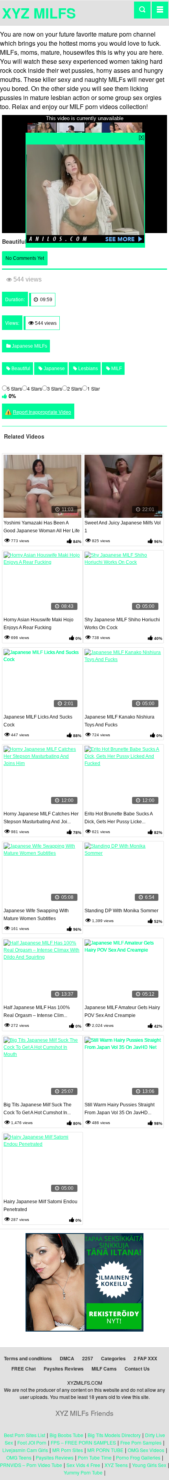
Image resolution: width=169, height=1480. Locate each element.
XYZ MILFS (39, 12)
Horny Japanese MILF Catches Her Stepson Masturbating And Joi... (41, 817)
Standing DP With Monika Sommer (121, 910)
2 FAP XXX (145, 1358)
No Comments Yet (25, 258)
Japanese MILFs (29, 346)
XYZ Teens (116, 1464)
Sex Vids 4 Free (83, 1464)
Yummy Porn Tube (83, 1472)
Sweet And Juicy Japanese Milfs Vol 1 (122, 526)
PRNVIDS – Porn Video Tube (31, 1464)
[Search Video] (142, 10)
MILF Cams (104, 1368)
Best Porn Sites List (24, 1435)
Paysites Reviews (64, 1368)
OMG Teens (18, 1457)
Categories (113, 1358)
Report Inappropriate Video (42, 411)
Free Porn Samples (141, 1442)
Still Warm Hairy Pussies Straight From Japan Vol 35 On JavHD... (119, 1108)
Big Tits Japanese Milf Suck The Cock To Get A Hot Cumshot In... (38, 1108)
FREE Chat (23, 1368)
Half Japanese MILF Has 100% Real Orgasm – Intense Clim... (37, 1011)
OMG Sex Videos (146, 1450)
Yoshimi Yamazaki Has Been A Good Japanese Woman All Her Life (42, 526)
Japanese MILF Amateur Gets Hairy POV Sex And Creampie (122, 1011)
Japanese (53, 368)
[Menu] (160, 10)
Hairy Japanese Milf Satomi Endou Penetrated (40, 1205)
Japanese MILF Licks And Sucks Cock (38, 721)
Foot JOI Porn (31, 1442)
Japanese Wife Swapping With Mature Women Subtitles (36, 914)
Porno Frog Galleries (138, 1457)
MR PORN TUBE (105, 1450)
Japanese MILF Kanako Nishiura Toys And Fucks (119, 721)
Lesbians (87, 368)
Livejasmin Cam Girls (25, 1450)
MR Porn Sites (67, 1450)
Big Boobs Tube (66, 1435)
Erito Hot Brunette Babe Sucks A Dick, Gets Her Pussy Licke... (118, 817)
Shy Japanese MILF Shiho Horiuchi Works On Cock (122, 623)
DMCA (67, 1358)
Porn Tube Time (95, 1457)
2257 (87, 1358)
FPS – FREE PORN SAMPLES (83, 1442)
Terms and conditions (28, 1358)
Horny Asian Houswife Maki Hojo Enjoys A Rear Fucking (38, 623)
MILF (116, 368)
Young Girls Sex (149, 1464)
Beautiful (20, 368)
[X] (141, 136)
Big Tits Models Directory (114, 1435)
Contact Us (137, 1368)
